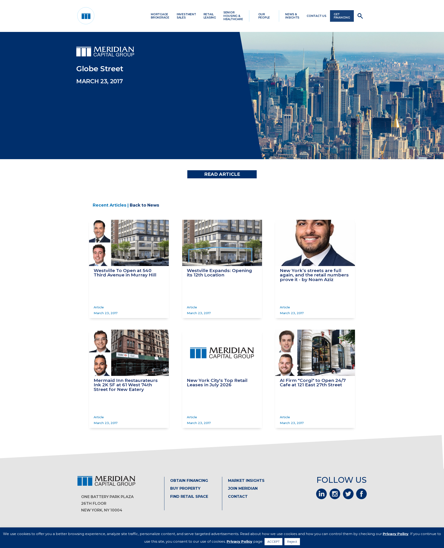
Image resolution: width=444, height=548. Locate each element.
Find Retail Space (189, 496)
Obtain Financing (189, 480)
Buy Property (185, 488)
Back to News (144, 205)
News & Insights (292, 15)
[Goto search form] (360, 16)
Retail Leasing (210, 15)
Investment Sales (186, 15)
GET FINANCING (342, 15)
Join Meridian (243, 488)
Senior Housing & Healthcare (233, 16)
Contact (238, 496)
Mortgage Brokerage (160, 15)
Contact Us (316, 16)
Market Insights (246, 480)
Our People (264, 15)
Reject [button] (292, 541)
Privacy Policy (395, 534)
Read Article (222, 174)
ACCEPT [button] (273, 541)
